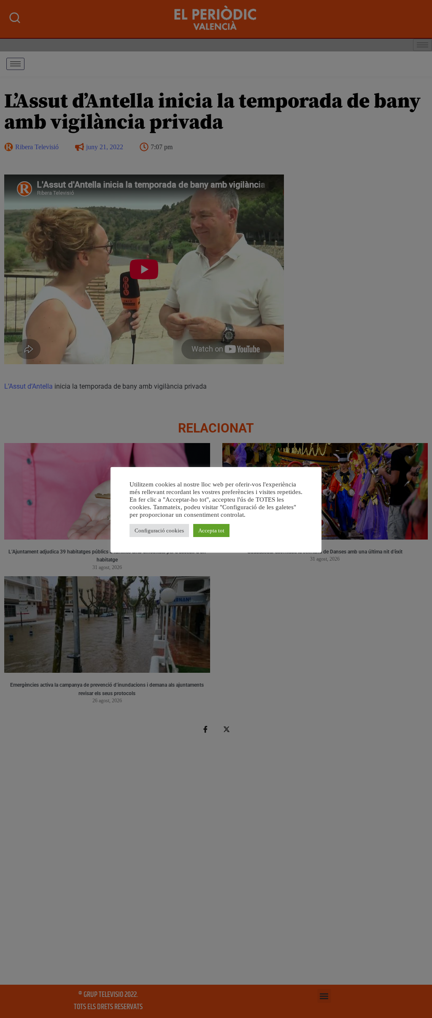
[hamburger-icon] (15, 64)
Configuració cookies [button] (159, 530)
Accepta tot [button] (211, 530)
